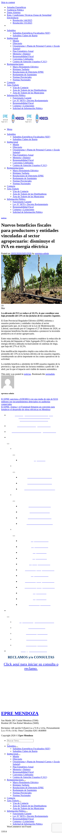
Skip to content (8, 2)
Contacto (11, 82)
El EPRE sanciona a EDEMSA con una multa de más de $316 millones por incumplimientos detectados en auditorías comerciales (29, 401)
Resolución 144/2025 (22, 20)
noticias (3, 218)
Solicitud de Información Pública (28, 108)
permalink (50, 374)
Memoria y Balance (22, 54)
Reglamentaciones (15, 64)
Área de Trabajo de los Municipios (28, 93)
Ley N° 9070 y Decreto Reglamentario (30, 100)
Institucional (12, 38)
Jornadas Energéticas (16, 7)
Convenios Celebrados (23, 59)
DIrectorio (17, 43)
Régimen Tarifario (21, 69)
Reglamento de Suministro (25, 74)
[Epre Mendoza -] (25, 124)
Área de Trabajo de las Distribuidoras (30, 90)
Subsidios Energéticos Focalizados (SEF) (31, 33)
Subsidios (11, 30)
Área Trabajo (13, 85)
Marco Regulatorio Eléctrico (25, 67)
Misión (16, 41)
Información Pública (16, 95)
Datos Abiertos (13, 12)
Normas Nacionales (22, 80)
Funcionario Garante (22, 98)
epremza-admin (42, 253)
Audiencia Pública (15, 10)
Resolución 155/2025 (22, 23)
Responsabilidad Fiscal (23, 56)
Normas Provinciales (22, 77)
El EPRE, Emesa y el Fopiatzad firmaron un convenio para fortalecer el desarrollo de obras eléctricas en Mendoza (28, 408)
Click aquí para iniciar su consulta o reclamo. (31, 666)
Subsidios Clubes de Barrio (25, 35)
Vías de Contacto (20, 87)
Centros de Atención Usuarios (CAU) (30, 61)
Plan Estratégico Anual (23, 51)
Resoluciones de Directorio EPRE (28, 72)
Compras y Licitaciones (23, 106)
